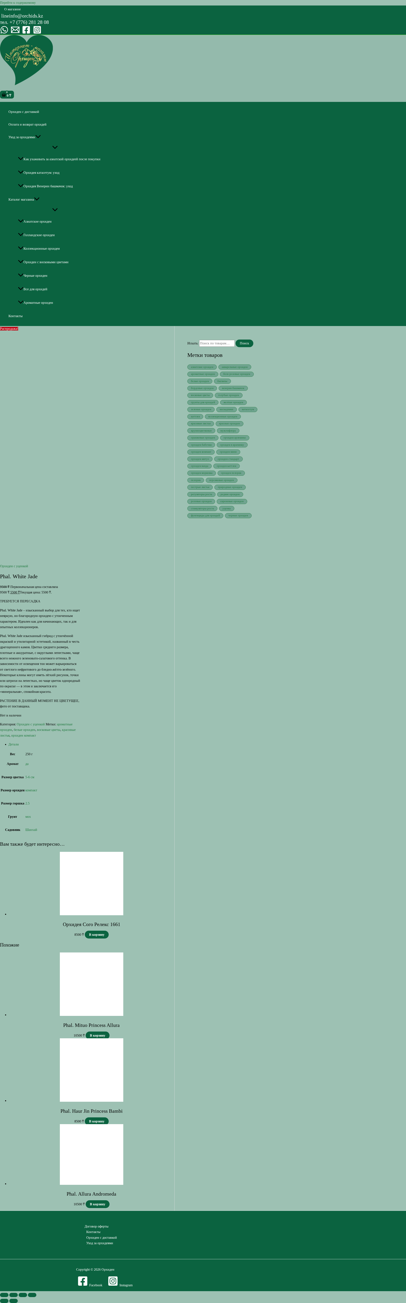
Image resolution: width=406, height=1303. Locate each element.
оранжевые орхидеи (203, 437)
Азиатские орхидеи (37, 221)
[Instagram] (37, 33)
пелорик (196, 480)
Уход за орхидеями (21, 137)
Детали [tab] (13, 744)
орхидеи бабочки (201, 444)
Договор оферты (96, 1226)
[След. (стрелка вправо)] (13, 1301)
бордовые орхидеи (202, 388)
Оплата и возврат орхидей (27, 124)
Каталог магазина (21, 199)
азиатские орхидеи (202, 367)
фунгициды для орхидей (205, 515)
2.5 (27, 803)
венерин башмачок (233, 388)
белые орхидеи (24, 730)
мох (28, 816)
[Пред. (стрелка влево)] (4, 1301)
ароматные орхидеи (203, 374)
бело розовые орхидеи (236, 374)
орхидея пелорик (231, 472)
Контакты (15, 316)
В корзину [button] (96, 934)
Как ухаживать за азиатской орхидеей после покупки (61, 159)
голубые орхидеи (228, 395)
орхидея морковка (202, 472)
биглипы (222, 381)
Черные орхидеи (35, 275)
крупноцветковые (201, 430)
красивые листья (201, 423)
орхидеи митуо (200, 459)
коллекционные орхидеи (222, 416)
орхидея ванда (199, 465)
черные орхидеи (238, 515)
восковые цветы (48, 730)
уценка (226, 508)
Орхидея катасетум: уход (41, 172)
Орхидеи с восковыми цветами (46, 262)
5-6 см (29, 777)
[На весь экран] (13, 1295)
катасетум (248, 409)
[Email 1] (15, 33)
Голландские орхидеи (39, 235)
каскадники (226, 409)
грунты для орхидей (203, 402)
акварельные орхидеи (235, 367)
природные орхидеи (230, 487)
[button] (12, 9)
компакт (31, 790)
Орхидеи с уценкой (14, 566)
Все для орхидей (35, 289)
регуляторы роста (201, 494)
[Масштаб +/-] (4, 1295)
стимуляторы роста (202, 508)
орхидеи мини (228, 451)
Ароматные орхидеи (38, 302)
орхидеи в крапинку (232, 444)
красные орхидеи (229, 423)
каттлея (195, 416)
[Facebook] (26, 33)
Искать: (192, 343)
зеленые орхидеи (201, 409)
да (27, 764)
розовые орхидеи (201, 501)
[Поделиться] (23, 1295)
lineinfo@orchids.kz (22, 16)
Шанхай (31, 830)
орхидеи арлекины (235, 437)
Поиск (244, 343)
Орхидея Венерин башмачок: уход (48, 186)
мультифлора (228, 430)
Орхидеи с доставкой (23, 112)
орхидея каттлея (226, 465)
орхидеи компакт (23, 735)
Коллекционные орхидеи (41, 248)
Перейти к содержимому (18, 2)
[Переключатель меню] (55, 148)
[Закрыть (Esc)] (32, 1295)
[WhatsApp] (4, 33)
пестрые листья (200, 487)
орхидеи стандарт (228, 459)
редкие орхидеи (230, 494)
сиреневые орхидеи (232, 501)
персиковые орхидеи (221, 480)
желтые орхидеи (233, 402)
